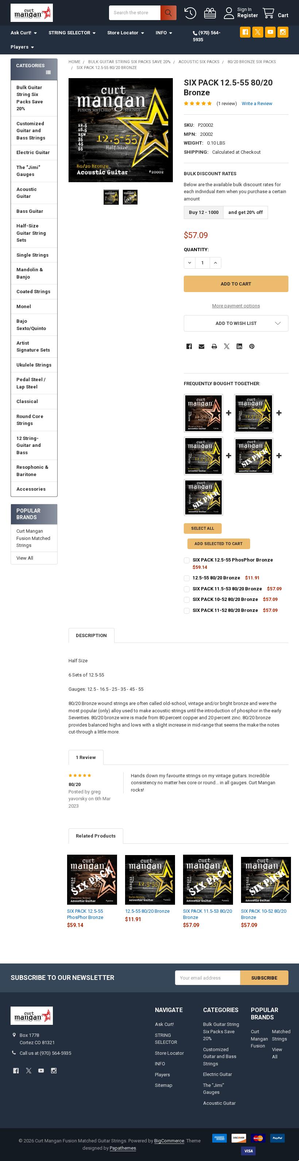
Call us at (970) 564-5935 (45, 1053)
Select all (202, 528)
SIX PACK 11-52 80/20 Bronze (225, 610)
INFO (161, 32)
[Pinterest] (251, 346)
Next (286, 893)
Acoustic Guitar (26, 193)
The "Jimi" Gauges (28, 171)
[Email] (201, 346)
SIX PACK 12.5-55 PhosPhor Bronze (233, 560)
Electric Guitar (33, 152)
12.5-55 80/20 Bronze (216, 577)
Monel (23, 306)
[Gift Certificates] (211, 13)
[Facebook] (245, 32)
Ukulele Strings (33, 365)
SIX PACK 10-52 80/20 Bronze (225, 599)
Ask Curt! (21, 32)
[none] (121, 130)
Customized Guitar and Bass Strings (30, 131)
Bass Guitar (29, 211)
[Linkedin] (239, 346)
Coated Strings (33, 291)
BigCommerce (169, 1140)
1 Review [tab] (86, 757)
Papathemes (123, 1148)
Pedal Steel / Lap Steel (31, 383)
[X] (257, 32)
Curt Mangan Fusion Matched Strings (33, 538)
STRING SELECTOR (69, 32)
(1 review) (227, 103)
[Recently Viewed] (192, 13)
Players (19, 47)
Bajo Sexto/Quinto (31, 324)
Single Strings (32, 255)
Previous (70, 893)
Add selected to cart (218, 543)
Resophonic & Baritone (32, 470)
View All (24, 558)
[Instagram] (282, 32)
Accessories (31, 489)
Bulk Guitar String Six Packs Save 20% (29, 98)
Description (91, 635)
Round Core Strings (29, 420)
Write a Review (257, 103)
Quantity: (196, 249)
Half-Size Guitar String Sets (31, 233)
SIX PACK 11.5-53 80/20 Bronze (227, 588)
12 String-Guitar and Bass (28, 445)
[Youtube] (270, 32)
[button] (236, 323)
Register (247, 15)
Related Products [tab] (96, 836)
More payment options (236, 306)
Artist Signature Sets (33, 346)
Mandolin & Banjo (29, 273)
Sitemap (163, 1085)
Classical (27, 401)
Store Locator (123, 32)
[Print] (214, 346)
